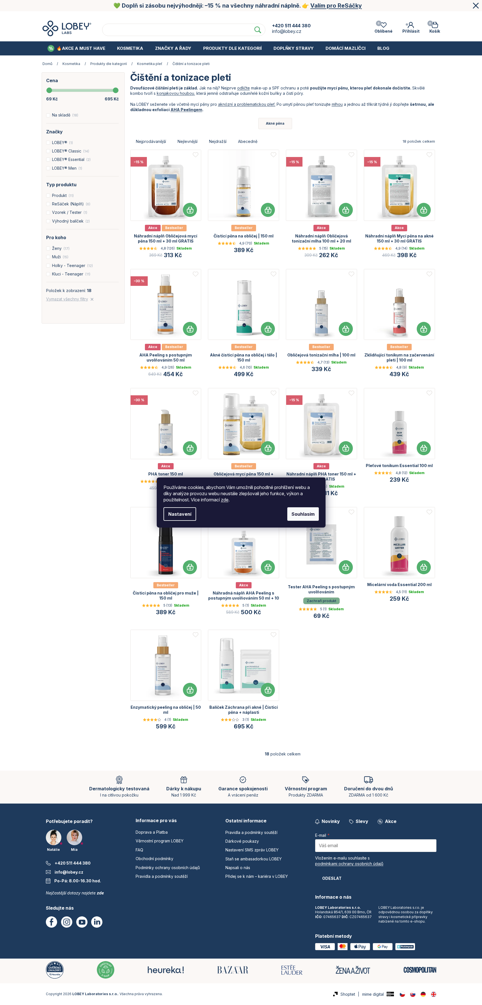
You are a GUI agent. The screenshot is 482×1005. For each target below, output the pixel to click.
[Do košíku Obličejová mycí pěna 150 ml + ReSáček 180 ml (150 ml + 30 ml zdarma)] (268, 448)
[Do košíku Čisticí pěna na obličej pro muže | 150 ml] (190, 567)
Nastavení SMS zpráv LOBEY (252, 849)
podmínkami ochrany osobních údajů (349, 863)
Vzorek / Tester (69, 212)
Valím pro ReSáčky (336, 5)
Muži (59, 256)
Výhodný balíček (70, 221)
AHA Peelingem (186, 109)
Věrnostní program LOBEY (183, 16)
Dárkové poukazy (242, 841)
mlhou (337, 104)
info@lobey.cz (69, 872)
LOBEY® (62, 142)
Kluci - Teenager (70, 274)
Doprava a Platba (126, 16)
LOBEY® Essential (70, 159)
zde (224, 500)
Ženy (60, 248)
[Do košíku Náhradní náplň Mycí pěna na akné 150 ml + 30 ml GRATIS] (424, 210)
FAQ (228, 16)
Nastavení (179, 514)
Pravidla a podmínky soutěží (162, 876)
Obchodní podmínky (266, 16)
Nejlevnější (188, 141)
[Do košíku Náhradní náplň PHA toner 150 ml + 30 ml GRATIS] (346, 448)
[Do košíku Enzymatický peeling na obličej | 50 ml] (190, 690)
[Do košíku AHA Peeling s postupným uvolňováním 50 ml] (190, 329)
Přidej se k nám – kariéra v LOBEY (256, 876)
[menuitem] (76, 48)
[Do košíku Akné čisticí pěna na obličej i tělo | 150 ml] (268, 329)
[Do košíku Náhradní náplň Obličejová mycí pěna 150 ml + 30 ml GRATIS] (190, 210)
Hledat (257, 30)
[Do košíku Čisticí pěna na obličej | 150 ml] (268, 210)
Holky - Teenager (72, 265)
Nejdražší (218, 141)
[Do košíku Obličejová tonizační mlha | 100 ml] (346, 329)
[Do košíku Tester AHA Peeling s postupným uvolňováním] (346, 567)
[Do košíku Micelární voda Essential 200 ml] (424, 567)
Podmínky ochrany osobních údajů (336, 16)
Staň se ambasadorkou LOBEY (253, 858)
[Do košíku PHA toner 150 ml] (190, 448)
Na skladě (64, 115)
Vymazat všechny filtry (67, 299)
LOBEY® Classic (70, 151)
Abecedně (247, 141)
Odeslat (332, 878)
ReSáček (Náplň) (70, 203)
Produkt (62, 195)
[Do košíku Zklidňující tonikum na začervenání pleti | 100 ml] (424, 329)
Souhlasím (303, 514)
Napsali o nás (237, 867)
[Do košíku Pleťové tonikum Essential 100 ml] (424, 448)
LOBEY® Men (66, 168)
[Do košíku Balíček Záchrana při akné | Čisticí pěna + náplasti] (268, 690)
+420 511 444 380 (73, 863)
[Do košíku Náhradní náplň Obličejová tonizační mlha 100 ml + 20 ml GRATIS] (346, 210)
